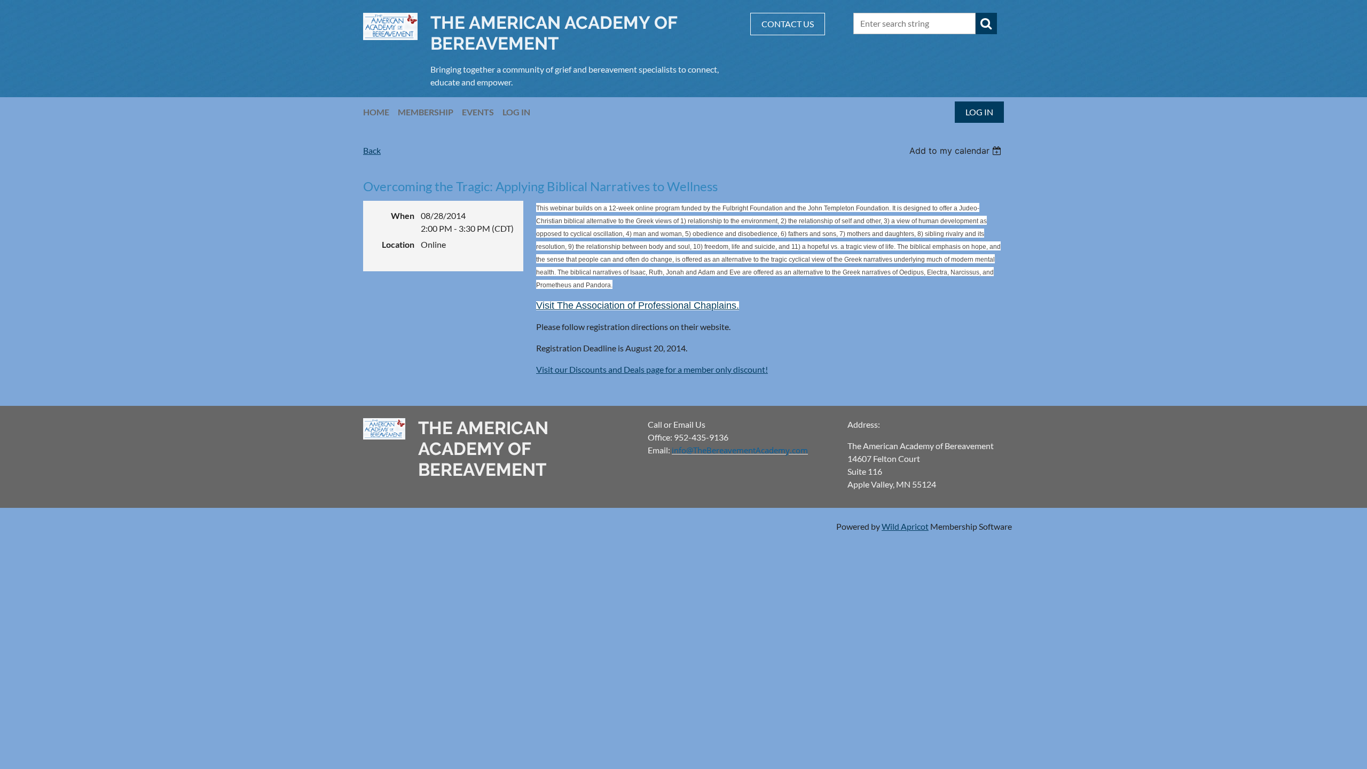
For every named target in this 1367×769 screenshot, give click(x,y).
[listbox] (956, 150)
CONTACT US (787, 24)
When (402, 215)
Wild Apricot (905, 526)
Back (372, 150)
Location (398, 244)
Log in (979, 112)
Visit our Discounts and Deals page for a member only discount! (652, 369)
